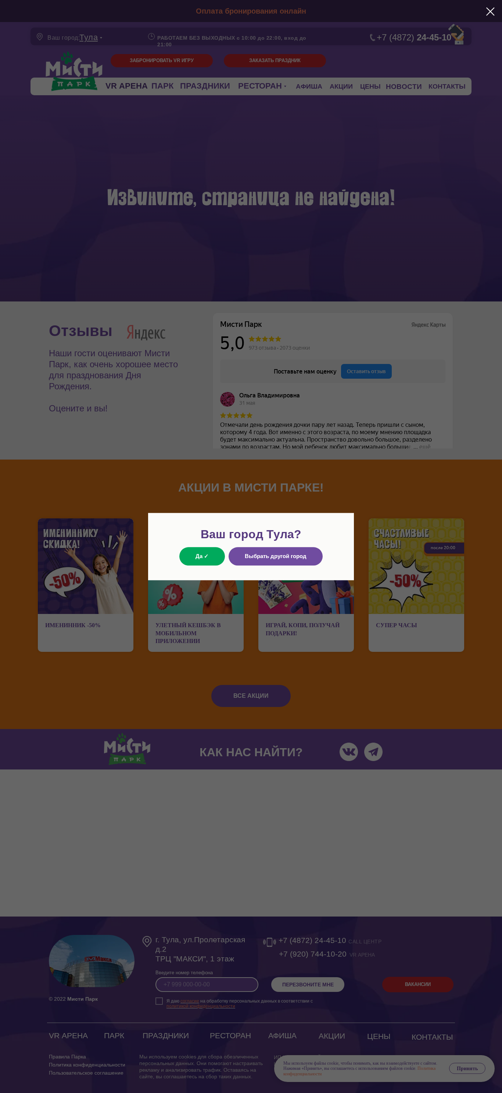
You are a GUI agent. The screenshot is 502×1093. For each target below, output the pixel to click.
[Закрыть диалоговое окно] (490, 11)
